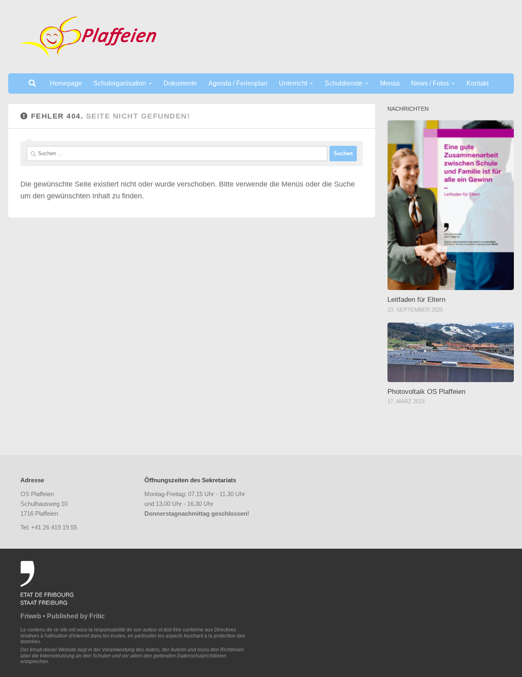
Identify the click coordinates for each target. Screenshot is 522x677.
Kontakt (478, 83)
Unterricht (293, 83)
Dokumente (180, 83)
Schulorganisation (119, 83)
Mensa (390, 83)
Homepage (66, 83)
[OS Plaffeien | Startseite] (88, 36)
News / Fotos (430, 83)
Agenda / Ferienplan (238, 83)
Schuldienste (344, 83)
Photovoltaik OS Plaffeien (426, 392)
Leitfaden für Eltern (416, 299)
